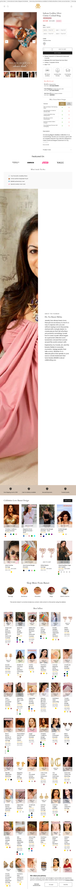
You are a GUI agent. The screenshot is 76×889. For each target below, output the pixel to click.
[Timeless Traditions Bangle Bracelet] (11, 516)
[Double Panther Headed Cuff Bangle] (8, 828)
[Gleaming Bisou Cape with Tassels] (64, 552)
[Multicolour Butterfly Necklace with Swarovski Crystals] (32, 619)
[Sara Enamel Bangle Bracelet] (29, 552)
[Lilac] (5, 751)
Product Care (47, 150)
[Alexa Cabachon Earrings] (67, 796)
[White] (8, 534)
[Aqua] (34, 536)
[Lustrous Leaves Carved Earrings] (44, 796)
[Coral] (5, 536)
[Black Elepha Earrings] (67, 725)
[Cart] (71, 6)
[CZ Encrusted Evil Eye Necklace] (32, 764)
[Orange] (67, 675)
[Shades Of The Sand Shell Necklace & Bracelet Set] (20, 656)
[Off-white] (8, 747)
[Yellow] (29, 710)
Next (33, 41)
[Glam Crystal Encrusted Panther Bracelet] (8, 690)
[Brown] (20, 676)
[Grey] (8, 749)
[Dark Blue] (29, 817)
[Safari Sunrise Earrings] (11, 552)
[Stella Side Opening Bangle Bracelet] (44, 865)
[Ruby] (31, 848)
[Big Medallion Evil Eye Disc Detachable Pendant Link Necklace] (32, 865)
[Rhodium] (20, 811)
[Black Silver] (69, 572)
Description (46, 131)
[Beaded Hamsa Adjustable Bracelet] (8, 796)
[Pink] (16, 534)
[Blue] (11, 534)
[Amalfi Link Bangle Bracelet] (67, 656)
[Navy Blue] (43, 536)
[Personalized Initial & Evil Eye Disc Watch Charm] (20, 725)
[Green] (13, 534)
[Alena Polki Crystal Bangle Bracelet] (32, 828)
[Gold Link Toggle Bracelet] (55, 796)
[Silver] (66, 534)
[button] (8, 6)
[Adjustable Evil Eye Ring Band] (20, 796)
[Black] (5, 534)
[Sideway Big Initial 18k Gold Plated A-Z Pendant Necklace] (44, 690)
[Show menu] (4, 6)
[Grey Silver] (66, 572)
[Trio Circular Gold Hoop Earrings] (55, 764)
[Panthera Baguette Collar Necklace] (44, 656)
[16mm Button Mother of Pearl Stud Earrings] (8, 725)
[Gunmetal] (23, 811)
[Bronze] (58, 572)
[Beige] (5, 749)
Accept (51, 884)
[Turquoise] (22, 854)
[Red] (55, 743)
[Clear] (29, 850)
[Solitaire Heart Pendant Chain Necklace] (67, 828)
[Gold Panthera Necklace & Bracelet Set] (67, 865)
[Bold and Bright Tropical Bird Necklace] (55, 828)
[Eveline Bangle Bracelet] (64, 516)
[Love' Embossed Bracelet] (55, 725)
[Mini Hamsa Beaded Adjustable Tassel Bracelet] (20, 828)
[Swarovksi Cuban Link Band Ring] (67, 764)
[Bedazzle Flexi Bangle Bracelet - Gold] (47, 516)
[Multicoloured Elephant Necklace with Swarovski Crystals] (55, 865)
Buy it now (57, 53)
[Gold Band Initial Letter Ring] (55, 690)
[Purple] (51, 534)
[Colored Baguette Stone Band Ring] (55, 656)
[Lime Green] (34, 570)
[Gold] (63, 534)
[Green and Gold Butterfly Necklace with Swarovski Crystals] (8, 619)
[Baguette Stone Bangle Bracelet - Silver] (29, 516)
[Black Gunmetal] (61, 572)
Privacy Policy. (69, 880)
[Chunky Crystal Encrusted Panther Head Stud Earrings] (8, 865)
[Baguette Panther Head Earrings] (20, 764)
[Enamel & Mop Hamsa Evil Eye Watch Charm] (20, 865)
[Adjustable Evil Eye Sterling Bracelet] (32, 690)
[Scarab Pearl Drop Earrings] (8, 656)
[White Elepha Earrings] (47, 552)
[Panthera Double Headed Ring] (44, 828)
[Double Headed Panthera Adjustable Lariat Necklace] (55, 619)
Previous (6, 41)
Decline (65, 884)
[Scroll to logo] (15, 162)
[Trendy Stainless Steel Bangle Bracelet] (67, 690)
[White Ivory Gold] (64, 572)
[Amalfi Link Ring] (32, 796)
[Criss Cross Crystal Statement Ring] (44, 764)
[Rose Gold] (8, 644)
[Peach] (5, 753)
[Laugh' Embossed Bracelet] (32, 725)
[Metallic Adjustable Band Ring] (8, 764)
